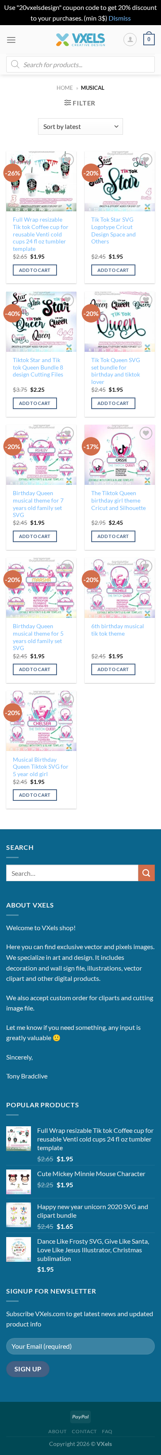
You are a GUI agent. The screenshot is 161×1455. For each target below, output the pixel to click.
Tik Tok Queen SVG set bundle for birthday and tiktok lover (115, 371)
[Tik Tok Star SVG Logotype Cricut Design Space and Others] (120, 181)
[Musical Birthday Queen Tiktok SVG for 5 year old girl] (41, 721)
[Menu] (11, 40)
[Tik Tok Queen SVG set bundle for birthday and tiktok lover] (120, 322)
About (57, 1431)
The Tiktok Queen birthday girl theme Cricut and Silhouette (118, 500)
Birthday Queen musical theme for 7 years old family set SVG (38, 504)
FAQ (107, 1431)
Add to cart (35, 270)
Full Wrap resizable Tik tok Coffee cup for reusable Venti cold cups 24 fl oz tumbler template (41, 234)
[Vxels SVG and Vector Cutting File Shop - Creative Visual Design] (80, 39)
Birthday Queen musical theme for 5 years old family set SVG (38, 637)
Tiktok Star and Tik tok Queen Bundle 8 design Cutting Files (38, 367)
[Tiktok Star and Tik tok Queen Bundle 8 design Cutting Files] (41, 322)
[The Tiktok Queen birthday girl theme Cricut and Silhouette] (120, 455)
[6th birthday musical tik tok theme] (120, 588)
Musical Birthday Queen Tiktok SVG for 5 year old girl (41, 766)
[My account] (130, 39)
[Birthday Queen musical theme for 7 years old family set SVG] (41, 455)
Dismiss (120, 18)
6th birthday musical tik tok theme (117, 630)
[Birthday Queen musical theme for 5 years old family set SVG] (41, 588)
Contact (84, 1431)
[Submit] (146, 873)
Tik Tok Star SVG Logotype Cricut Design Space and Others (113, 230)
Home (65, 87)
